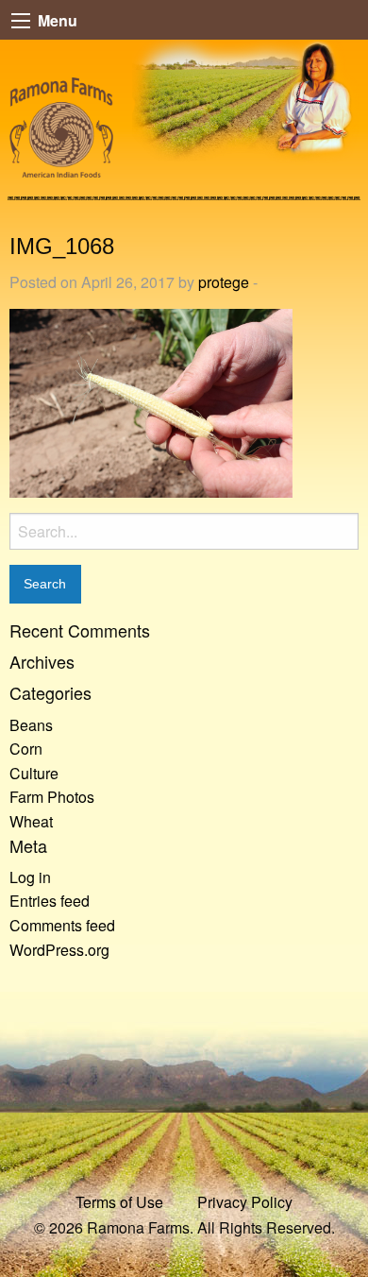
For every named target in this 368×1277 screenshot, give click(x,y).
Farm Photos (51, 797)
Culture (34, 773)
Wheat (31, 821)
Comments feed (62, 925)
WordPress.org (59, 950)
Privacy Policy (245, 1202)
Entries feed (49, 900)
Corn (25, 748)
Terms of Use (119, 1202)
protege (223, 282)
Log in (30, 877)
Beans (31, 725)
